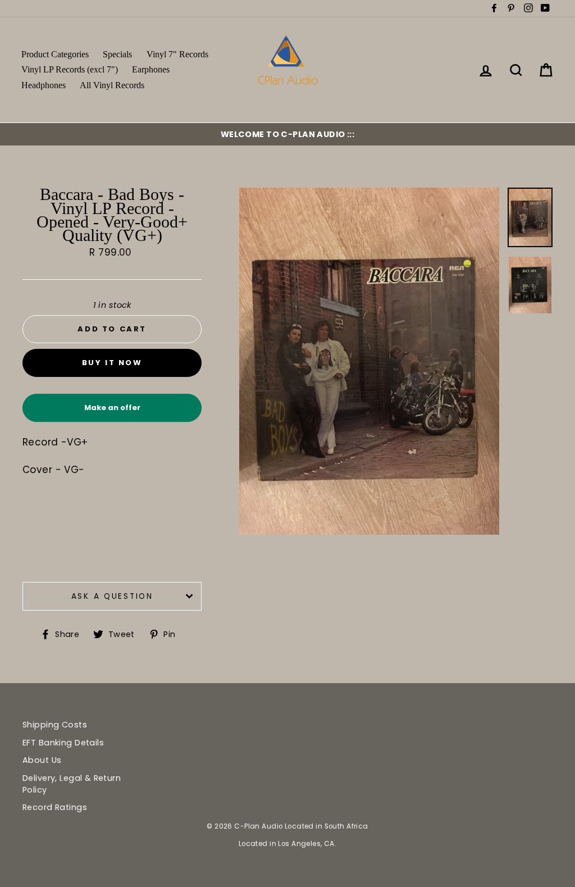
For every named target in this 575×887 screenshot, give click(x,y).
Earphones (151, 69)
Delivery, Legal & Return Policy (71, 783)
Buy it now (112, 362)
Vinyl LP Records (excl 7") (69, 69)
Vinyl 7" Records (177, 54)
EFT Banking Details (63, 742)
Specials (117, 54)
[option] (287, 134)
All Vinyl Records (112, 85)
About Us (41, 760)
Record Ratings (54, 807)
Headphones (43, 85)
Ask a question (112, 596)
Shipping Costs (54, 724)
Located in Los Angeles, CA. (287, 843)
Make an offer (112, 412)
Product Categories (55, 54)
